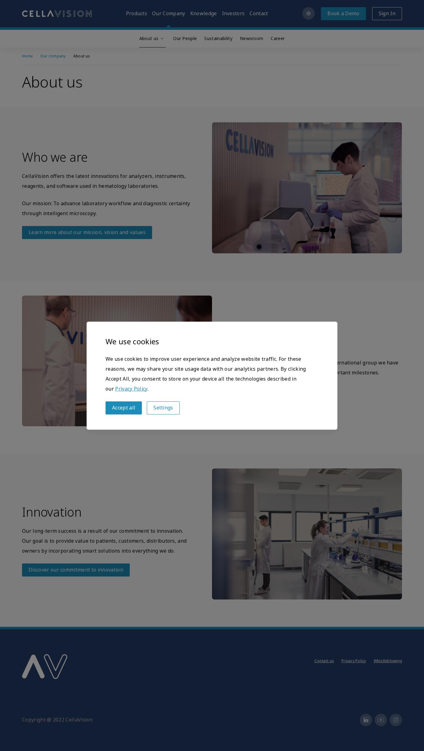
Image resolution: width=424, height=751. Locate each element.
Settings (163, 407)
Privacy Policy (131, 388)
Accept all (123, 407)
